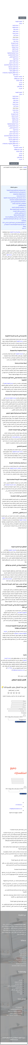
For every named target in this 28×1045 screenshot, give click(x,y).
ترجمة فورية (15, 59)
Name (24, 701)
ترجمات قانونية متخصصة (11, 398)
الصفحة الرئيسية (18, 21)
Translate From (22, 709)
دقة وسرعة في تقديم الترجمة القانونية (18, 192)
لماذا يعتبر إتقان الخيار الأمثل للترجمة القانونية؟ (16, 190)
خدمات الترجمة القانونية (17, 452)
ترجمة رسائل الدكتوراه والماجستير (11, 65)
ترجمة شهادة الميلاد (13, 61)
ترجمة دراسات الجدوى (13, 63)
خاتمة (24, 228)
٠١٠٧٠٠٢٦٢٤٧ (9, 668)
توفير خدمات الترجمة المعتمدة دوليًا (18, 209)
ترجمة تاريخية (15, 33)
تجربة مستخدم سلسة (21, 196)
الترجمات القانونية (12, 550)
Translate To (23, 711)
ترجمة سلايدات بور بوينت (13, 67)
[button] (14, 90)
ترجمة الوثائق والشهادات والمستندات (10, 73)
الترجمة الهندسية (14, 43)
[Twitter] (12, 2)
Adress (24, 707)
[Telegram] (10, 798)
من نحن (20, 82)
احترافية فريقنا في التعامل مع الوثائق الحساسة (15, 217)
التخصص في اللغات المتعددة (19, 211)
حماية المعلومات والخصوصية (19, 194)
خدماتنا (20, 23)
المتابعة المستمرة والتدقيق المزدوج (18, 202)
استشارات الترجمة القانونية (15, 468)
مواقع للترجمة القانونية (15, 232)
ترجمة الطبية (15, 31)
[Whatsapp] (21, 2)
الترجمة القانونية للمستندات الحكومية (15, 632)
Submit (23, 793)
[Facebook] (8, 2)
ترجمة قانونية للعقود (8, 383)
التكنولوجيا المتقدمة (22, 613)
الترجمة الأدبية (23, 958)
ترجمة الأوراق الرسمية (13, 69)
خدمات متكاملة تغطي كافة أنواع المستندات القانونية (15, 198)
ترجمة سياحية (15, 39)
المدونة (20, 84)
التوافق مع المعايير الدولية (20, 215)
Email (25, 703)
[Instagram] (16, 2)
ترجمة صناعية (15, 25)
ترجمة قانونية (15, 27)
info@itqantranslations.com (18, 670)
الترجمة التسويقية (22, 962)
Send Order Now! (20, 721)
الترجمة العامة (15, 51)
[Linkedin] (25, 2)
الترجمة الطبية (23, 954)
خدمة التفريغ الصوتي (13, 57)
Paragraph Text (22, 720)
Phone (24, 705)
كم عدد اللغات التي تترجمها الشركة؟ (19, 860)
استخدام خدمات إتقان (7, 579)
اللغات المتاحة (19, 80)
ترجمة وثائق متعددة (16, 437)
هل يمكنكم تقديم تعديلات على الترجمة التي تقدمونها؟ (15, 881)
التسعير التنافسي (22, 205)
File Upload (23, 713)
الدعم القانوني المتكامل (20, 213)
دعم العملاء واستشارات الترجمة (19, 207)
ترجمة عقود (9, 255)
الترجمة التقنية (15, 49)
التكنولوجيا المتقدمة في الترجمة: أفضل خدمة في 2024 (14, 223)
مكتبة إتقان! (19, 86)
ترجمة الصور (15, 75)
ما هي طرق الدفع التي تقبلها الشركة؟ (18, 901)
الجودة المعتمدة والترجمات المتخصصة (18, 200)
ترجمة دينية (15, 41)
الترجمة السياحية (22, 952)
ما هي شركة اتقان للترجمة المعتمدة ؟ (18, 830)
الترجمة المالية (23, 956)
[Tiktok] (3, 2)
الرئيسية (25, 167)
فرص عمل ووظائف (18, 78)
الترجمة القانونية (19, 354)
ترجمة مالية (15, 29)
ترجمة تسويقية (15, 47)
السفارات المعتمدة (18, 77)
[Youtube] (17, 798)
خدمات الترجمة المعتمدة (10, 485)
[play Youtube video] (14, 537)
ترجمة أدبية (15, 35)
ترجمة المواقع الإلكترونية (12, 53)
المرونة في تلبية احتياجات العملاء (19, 203)
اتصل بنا (20, 88)
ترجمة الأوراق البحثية (14, 71)
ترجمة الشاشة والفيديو (13, 55)
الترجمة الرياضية (15, 45)
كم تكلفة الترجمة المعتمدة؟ (20, 869)
